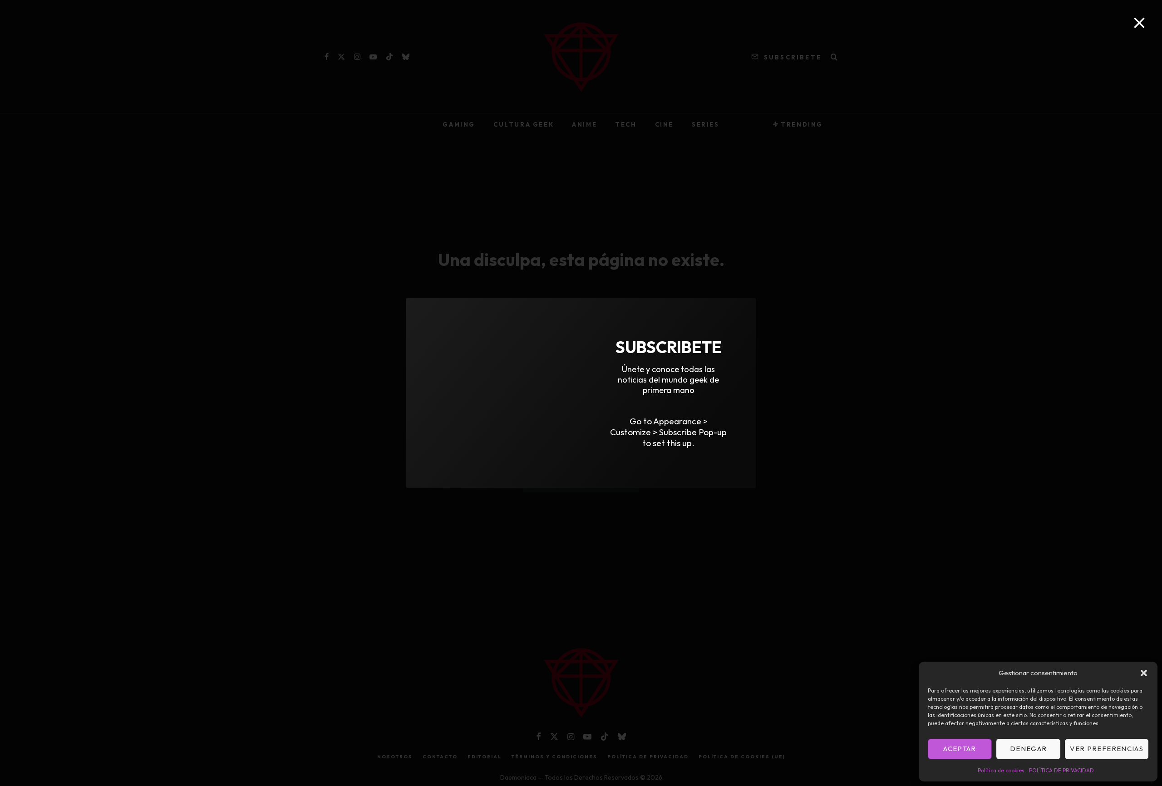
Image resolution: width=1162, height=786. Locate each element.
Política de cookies (1001, 770)
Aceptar (959, 748)
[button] (1143, 673)
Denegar (1028, 748)
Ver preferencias (1106, 748)
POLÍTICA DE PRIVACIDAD (1061, 770)
